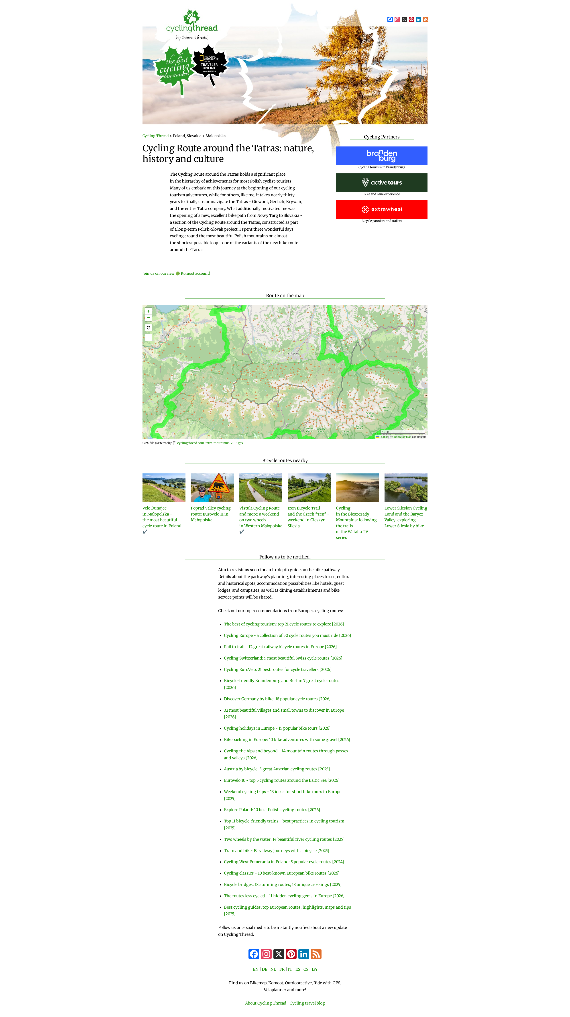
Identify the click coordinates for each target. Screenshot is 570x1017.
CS (305, 969)
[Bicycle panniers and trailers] (382, 209)
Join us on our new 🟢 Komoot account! (176, 273)
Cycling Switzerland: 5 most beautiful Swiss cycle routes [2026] (283, 658)
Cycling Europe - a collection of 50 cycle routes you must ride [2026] (287, 635)
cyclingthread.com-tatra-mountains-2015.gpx (210, 443)
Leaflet (383, 436)
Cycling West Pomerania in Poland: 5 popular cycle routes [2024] (284, 861)
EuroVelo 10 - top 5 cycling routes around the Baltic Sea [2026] (282, 780)
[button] (148, 311)
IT (290, 969)
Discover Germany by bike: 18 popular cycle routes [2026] (277, 698)
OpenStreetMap (401, 436)
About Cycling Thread (265, 1003)
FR (282, 969)
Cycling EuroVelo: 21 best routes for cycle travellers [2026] (278, 669)
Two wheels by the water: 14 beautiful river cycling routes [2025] (284, 839)
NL (273, 969)
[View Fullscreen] (148, 337)
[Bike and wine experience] (382, 183)
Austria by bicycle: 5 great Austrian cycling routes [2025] (277, 769)
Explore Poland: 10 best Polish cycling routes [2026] (272, 809)
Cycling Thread (155, 136)
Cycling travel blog (307, 1003)
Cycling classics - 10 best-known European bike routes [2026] (282, 873)
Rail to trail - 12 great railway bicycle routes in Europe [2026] (280, 646)
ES (297, 969)
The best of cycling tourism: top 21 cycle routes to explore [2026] (284, 624)
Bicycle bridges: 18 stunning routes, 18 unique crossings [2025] (283, 884)
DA (314, 969)
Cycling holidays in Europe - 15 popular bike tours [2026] (277, 728)
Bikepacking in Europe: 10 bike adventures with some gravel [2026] (287, 739)
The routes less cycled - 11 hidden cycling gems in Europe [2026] (284, 895)
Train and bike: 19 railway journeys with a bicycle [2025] (276, 850)
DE (264, 969)
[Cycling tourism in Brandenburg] (382, 156)
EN (256, 969)
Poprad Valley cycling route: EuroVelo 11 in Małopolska (211, 514)
